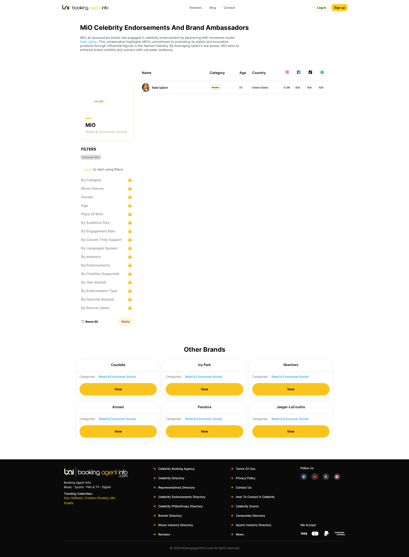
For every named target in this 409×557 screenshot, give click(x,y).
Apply (125, 321)
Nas (66, 498)
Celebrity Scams (247, 506)
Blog (212, 7)
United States (260, 87)
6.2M (287, 87)
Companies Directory (250, 515)
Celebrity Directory (171, 478)
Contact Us (244, 487)
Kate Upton (88, 42)
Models (215, 87)
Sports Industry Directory (253, 525)
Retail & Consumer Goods (106, 132)
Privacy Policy (245, 478)
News (240, 534)
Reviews (196, 7)
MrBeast (77, 498)
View (118, 389)
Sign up (339, 7)
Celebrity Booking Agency (176, 468)
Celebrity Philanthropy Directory (180, 506)
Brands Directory (170, 515)
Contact (229, 7)
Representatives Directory (176, 487)
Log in (321, 7)
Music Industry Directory (175, 525)
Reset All (91, 321)
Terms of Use (245, 468)
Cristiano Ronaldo (96, 498)
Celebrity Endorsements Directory (182, 497)
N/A (297, 87)
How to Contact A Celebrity (255, 497)
